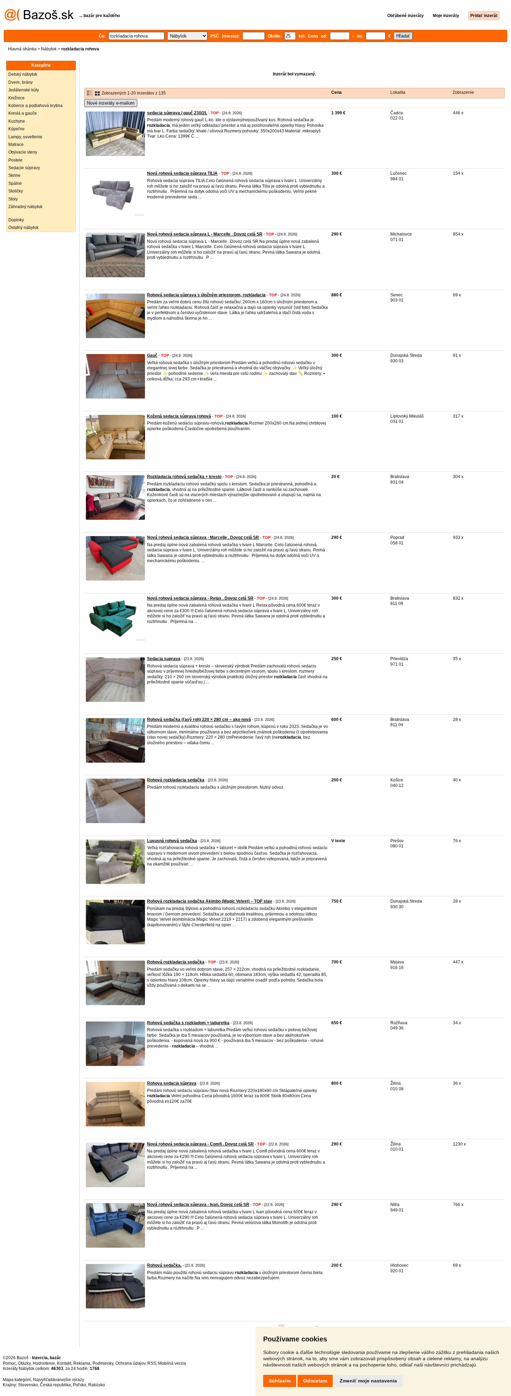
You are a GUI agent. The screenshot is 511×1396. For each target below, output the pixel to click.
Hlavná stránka (22, 49)
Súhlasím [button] (280, 1380)
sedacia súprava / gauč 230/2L (177, 112)
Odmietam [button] (315, 1380)
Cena (336, 92)
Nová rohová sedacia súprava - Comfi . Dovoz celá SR (200, 1144)
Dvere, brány (20, 82)
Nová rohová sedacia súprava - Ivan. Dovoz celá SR (198, 1204)
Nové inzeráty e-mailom (111, 103)
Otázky (24, 1363)
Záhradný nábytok (25, 206)
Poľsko (79, 1384)
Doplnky (16, 219)
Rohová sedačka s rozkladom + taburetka (188, 1022)
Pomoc (9, 1363)
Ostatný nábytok (23, 227)
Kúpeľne (16, 128)
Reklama (81, 1363)
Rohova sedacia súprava (171, 1083)
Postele (15, 160)
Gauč (152, 355)
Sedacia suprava (163, 658)
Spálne (15, 183)
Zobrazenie (463, 92)
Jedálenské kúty (23, 90)
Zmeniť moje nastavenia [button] (368, 1380)
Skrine (14, 175)
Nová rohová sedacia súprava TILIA (182, 173)
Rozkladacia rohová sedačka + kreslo (184, 476)
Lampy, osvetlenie (25, 136)
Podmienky (102, 1363)
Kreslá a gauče (22, 113)
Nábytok (49, 49)
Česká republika (55, 1384)
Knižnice (16, 98)
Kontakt (64, 1363)
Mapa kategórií (17, 1379)
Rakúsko (96, 1384)
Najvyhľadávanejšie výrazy (58, 1379)
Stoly (13, 199)
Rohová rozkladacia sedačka (175, 780)
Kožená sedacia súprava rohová (179, 416)
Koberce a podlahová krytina (35, 105)
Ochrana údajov (130, 1363)
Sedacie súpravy (24, 167)
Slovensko (28, 1384)
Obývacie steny (22, 152)
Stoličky (15, 191)
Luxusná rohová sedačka (172, 840)
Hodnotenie (44, 1363)
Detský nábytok (22, 74)
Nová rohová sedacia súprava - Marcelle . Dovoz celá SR (203, 537)
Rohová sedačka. (164, 1265)
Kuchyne (16, 121)
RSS (151, 1363)
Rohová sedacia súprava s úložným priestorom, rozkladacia (206, 295)
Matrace (16, 144)
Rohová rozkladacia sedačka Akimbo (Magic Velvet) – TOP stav (209, 901)
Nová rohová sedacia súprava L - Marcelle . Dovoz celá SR (204, 234)
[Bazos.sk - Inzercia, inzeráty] (39, 19)
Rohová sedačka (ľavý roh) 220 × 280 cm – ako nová (199, 719)
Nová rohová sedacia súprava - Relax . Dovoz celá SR (200, 598)
